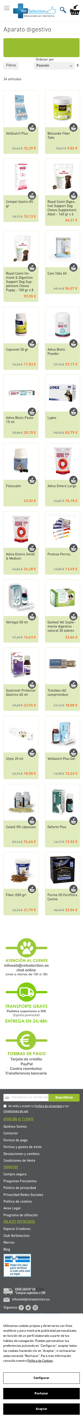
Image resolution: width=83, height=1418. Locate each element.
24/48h (40, 1289)
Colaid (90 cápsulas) (21, 827)
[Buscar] (63, 10)
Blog (6, 1249)
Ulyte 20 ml (14, 759)
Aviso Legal (12, 1208)
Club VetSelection (16, 1236)
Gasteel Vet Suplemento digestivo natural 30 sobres (61, 627)
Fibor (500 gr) (16, 895)
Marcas (8, 1243)
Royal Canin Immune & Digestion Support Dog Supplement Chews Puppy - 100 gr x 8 (19, 282)
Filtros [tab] (11, 65)
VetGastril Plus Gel (61, 759)
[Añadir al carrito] (32, 127)
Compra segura (15, 1174)
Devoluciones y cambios (21, 1154)
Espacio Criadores (16, 1229)
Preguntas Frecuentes (20, 1181)
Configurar (41, 1378)
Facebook (21, 1308)
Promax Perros (58, 554)
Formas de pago (15, 1140)
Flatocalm (13, 486)
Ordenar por (45, 60)
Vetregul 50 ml (17, 622)
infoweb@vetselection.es (31, 1299)
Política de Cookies (40, 1361)
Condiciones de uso (15, 1111)
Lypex (51, 418)
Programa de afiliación (20, 1215)
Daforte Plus (56, 827)
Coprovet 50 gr (17, 350)
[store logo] (34, 10)
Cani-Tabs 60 (57, 274)
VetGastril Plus (17, 134)
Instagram (35, 1307)
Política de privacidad (48, 1106)
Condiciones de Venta (19, 1160)
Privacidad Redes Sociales (23, 1195)
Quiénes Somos (15, 1126)
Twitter (28, 1308)
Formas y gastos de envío (22, 1147)
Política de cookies (17, 1202)
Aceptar (41, 1409)
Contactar (10, 1133)
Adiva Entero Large (61, 486)
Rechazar (41, 1393)
